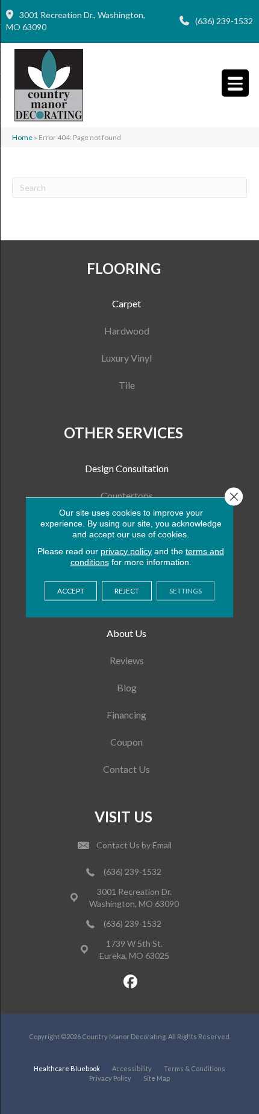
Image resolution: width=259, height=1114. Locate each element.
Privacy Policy (110, 1078)
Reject (126, 590)
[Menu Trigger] (235, 83)
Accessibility (132, 1068)
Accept (70, 590)
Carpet (126, 303)
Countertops (127, 495)
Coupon (126, 741)
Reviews (127, 660)
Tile (127, 385)
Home (22, 137)
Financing (126, 714)
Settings (185, 590)
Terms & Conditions (194, 1068)
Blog (127, 687)
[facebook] (131, 982)
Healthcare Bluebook (67, 1068)
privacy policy (126, 550)
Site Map (156, 1078)
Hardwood (126, 330)
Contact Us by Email (134, 845)
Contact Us (126, 769)
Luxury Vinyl (126, 357)
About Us (126, 633)
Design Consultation (127, 468)
